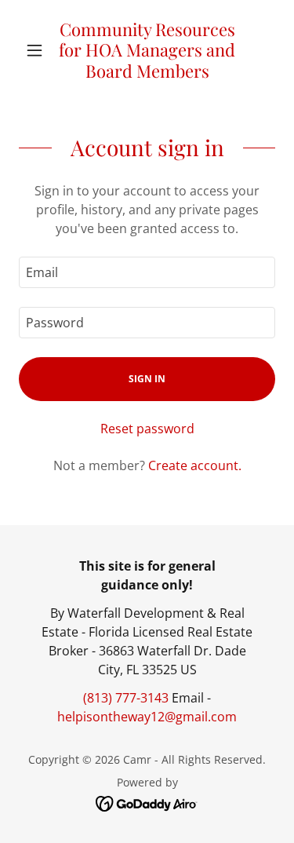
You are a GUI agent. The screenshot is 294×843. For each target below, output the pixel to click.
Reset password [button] (147, 428)
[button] (38, 50)
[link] (147, 50)
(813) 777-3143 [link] (126, 697)
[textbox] (147, 272)
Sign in (147, 378)
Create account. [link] (194, 465)
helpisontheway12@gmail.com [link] (147, 716)
